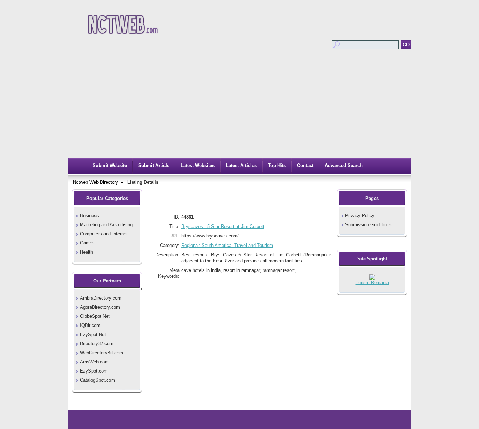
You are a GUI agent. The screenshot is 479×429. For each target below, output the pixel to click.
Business (89, 215)
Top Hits (277, 165)
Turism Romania (372, 282)
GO (406, 44)
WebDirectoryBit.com (101, 352)
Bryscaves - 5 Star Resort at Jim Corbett (222, 226)
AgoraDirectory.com (100, 307)
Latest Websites (198, 165)
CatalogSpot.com (97, 380)
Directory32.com (96, 343)
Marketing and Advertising (106, 224)
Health (86, 252)
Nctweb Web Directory (95, 182)
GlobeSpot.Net (95, 316)
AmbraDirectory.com (100, 298)
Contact (305, 165)
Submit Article (153, 165)
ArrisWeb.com (94, 361)
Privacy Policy (360, 215)
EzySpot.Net (93, 334)
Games (87, 243)
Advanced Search (344, 165)
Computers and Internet (104, 233)
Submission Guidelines (368, 224)
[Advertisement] (239, 105)
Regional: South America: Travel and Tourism (227, 245)
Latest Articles (241, 165)
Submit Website (110, 165)
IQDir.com (90, 325)
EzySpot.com (94, 371)
